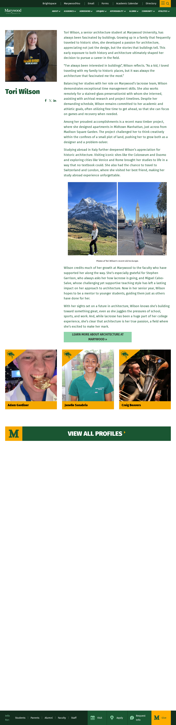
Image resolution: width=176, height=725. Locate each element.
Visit (99, 717)
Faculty (62, 717)
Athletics (162, 11)
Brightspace (49, 3)
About (55, 11)
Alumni (132, 11)
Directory (151, 3)
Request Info (140, 717)
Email (91, 3)
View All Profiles (95, 433)
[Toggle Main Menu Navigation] (165, 3)
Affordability (116, 11)
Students (20, 717)
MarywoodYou (72, 3)
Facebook (45, 100)
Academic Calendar (127, 3)
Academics (69, 11)
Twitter (50, 100)
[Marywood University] (13, 11)
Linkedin (54, 100)
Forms (105, 3)
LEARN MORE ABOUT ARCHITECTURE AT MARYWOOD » (98, 337)
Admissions (85, 11)
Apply (120, 717)
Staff (73, 717)
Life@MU (100, 11)
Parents (35, 717)
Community (147, 11)
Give (164, 717)
